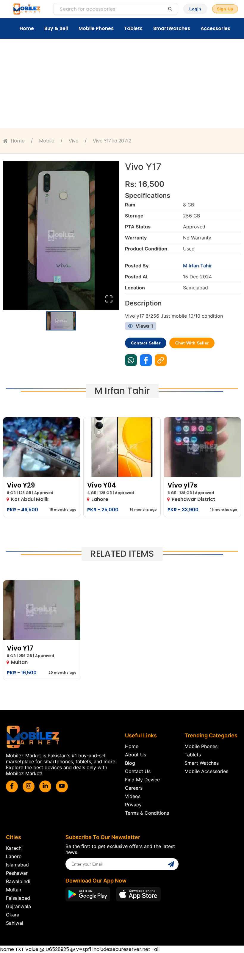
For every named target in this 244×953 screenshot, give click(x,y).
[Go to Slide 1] (61, 320)
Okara (12, 915)
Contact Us (138, 771)
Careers (134, 788)
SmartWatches (171, 28)
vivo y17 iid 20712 (112, 140)
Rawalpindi (18, 881)
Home (27, 28)
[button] (61, 235)
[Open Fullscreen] (109, 299)
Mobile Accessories (206, 771)
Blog (130, 763)
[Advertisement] (122, 83)
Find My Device (142, 780)
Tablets (133, 28)
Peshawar (17, 873)
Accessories (215, 28)
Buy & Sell (56, 28)
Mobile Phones (96, 28)
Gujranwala (18, 906)
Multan (13, 890)
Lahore (13, 856)
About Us (135, 755)
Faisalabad (18, 898)
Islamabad (17, 865)
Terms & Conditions (147, 813)
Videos (132, 796)
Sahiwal (14, 923)
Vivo (74, 140)
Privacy (133, 805)
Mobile (46, 140)
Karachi (14, 848)
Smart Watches (201, 763)
